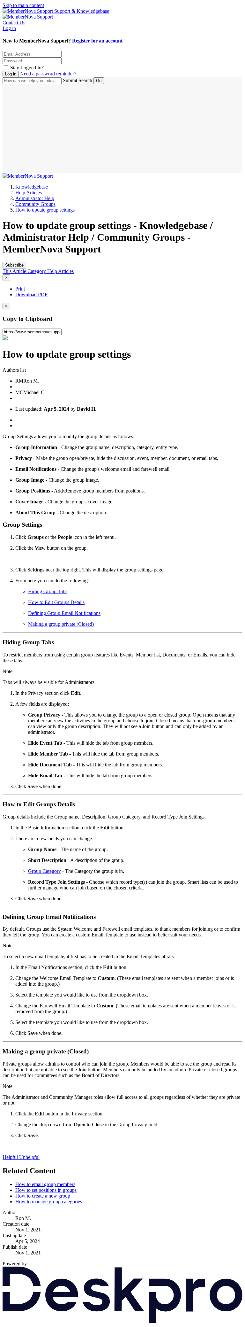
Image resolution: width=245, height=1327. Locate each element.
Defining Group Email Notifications (64, 613)
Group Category (44, 871)
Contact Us (14, 22)
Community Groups (35, 204)
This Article (15, 271)
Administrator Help (34, 198)
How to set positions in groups (46, 1190)
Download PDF (31, 294)
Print (20, 288)
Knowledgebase (31, 187)
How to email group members (45, 1184)
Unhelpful (29, 1157)
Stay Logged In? (27, 67)
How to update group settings (45, 210)
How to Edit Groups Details (56, 602)
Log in (9, 28)
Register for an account (97, 40)
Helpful (11, 1157)
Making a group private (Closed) (61, 624)
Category (37, 271)
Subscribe (14, 265)
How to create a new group (42, 1196)
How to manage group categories (48, 1201)
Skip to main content (23, 5)
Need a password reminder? (48, 73)
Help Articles (28, 192)
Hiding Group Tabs (47, 591)
